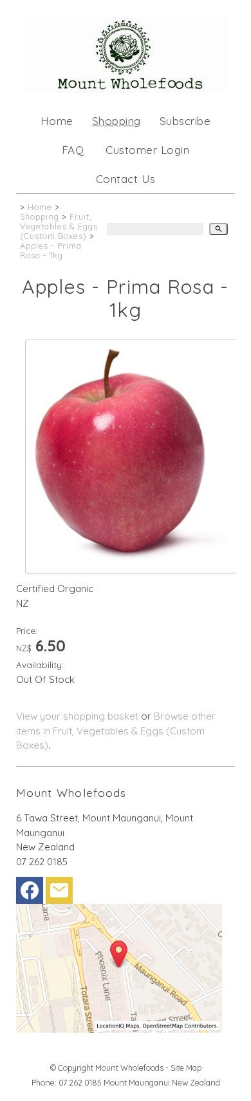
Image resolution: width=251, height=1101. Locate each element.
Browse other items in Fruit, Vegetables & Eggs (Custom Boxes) (116, 730)
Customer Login (147, 150)
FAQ (73, 150)
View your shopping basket (77, 716)
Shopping (116, 121)
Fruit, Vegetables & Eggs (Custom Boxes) (59, 226)
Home (57, 121)
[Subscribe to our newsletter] (59, 893)
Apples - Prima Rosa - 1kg (51, 250)
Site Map (186, 1067)
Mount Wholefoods (129, 1067)
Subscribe (185, 121)
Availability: (40, 664)
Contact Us (126, 179)
